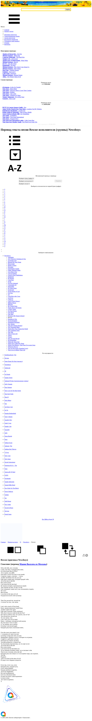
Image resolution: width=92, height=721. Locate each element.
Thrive (10, 335)
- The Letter (9, 94)
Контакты (7, 44)
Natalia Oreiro (8, 377)
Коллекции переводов (11, 39)
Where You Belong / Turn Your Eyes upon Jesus (21, 345)
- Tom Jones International (13, 117)
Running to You (12, 319)
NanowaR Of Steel (9, 472)
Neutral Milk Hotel (9, 485)
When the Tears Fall (13, 342)
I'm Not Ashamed (13, 283)
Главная (6, 30)
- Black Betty (10, 89)
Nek (5, 403)
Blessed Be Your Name (14, 262)
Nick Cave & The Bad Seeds (12, 390)
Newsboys (26, 542)
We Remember (12, 340)
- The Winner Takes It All (12, 77)
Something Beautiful (14, 322)
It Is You (10, 293)
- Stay (14, 107)
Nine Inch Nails (8, 394)
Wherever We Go (13, 347)
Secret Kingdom (12, 321)
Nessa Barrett (8, 436)
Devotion (10, 267)
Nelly (5, 433)
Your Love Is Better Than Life (16, 350)
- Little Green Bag (18, 120)
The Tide (10, 332)
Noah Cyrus (7, 423)
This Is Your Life (13, 334)
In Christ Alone (12, 288)
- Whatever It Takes (12, 95)
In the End (11, 290)
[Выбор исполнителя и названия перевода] (14, 146)
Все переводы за (46, 124)
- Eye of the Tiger (13, 97)
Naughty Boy (8, 420)
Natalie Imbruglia (9, 482)
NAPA (6, 475)
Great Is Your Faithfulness (15, 275)
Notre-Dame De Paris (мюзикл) (13, 361)
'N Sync (6, 452)
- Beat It (10, 62)
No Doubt (7, 374)
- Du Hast (9, 65)
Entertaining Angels (13, 268)
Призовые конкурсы (10, 34)
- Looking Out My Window (22, 109)
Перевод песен (8, 31)
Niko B (6, 397)
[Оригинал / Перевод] (68, 556)
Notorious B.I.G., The (10, 465)
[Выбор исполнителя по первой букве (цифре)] (14, 174)
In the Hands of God (14, 291)
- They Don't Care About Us (16, 67)
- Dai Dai (12, 54)
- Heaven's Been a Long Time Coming (17, 90)
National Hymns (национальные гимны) (16, 381)
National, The (8, 446)
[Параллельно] (14, 556)
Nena (5, 439)
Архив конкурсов (9, 38)
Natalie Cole (7, 426)
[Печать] (84, 556)
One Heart (11, 312)
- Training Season (11, 70)
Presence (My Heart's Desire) (16, 316)
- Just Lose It (9, 72)
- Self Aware (10, 59)
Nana (5, 469)
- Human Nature (12, 75)
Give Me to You (12, 272)
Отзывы (6, 43)
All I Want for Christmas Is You (17, 259)
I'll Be (9, 281)
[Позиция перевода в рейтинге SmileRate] (86, 556)
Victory (10, 337)
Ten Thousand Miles (14, 327)
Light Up (10, 299)
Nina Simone (8, 387)
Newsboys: (7, 255)
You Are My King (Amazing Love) (18, 348)
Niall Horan (7, 501)
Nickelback (7, 364)
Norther (6, 495)
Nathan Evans (8, 442)
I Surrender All (12, 285)
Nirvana (6, 358)
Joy (9, 294)
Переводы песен (13, 542)
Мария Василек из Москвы (32, 564)
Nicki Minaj (7, 400)
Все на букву (48, 519)
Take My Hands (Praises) (15, 325)
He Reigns (11, 278)
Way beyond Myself (13, 338)
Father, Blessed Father (14, 270)
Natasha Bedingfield (10, 413)
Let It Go (10, 298)
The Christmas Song (13, 330)
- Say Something (16, 114)
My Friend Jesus (12, 306)
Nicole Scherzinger (9, 462)
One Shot (10, 314)
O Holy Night (12, 309)
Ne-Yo (6, 410)
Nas (5, 498)
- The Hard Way (14, 57)
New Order (7, 504)
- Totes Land (9, 98)
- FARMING (10, 115)
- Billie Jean (11, 55)
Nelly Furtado (8, 384)
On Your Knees (12, 311)
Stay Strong (11, 324)
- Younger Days (10, 119)
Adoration (11, 257)
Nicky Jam (7, 456)
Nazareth (6, 429)
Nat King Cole (8, 407)
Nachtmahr (7, 478)
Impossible (11, 286)
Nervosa (6, 511)
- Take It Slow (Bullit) (17, 112)
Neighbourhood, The (10, 355)
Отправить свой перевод (11, 41)
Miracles (10, 304)
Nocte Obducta (8, 491)
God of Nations (12, 273)
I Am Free (11, 280)
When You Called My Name (16, 343)
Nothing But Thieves (10, 449)
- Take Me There (9, 64)
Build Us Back (12, 265)
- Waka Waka (15, 60)
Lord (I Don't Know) (14, 301)
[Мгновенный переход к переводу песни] (14, 160)
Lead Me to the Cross (14, 296)
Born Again (11, 264)
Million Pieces (12, 303)
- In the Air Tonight (12, 87)
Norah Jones (7, 514)
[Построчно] (41, 556)
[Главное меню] (14, 25)
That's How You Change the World (18, 329)
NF (5, 371)
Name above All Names (14, 307)
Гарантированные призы (12, 36)
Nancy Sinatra (8, 416)
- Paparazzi (9, 73)
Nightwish (7, 368)
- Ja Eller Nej (14, 110)
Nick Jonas (7, 459)
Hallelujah (11, 277)
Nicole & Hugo (8, 508)
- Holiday (9, 92)
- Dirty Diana (12, 68)
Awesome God (12, 260)
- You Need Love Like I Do (20, 122)
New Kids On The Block (11, 488)
